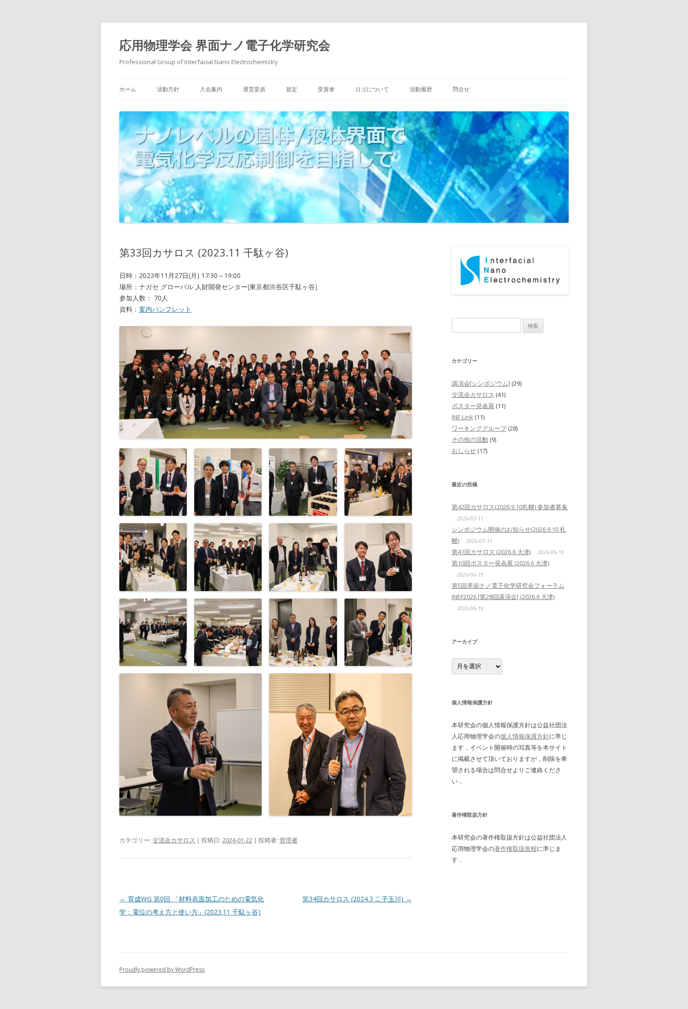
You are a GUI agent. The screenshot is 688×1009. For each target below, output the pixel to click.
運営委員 (254, 89)
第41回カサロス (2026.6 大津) (491, 552)
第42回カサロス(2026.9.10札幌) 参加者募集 (510, 507)
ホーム (127, 89)
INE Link (462, 417)
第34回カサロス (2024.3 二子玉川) (357, 898)
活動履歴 (421, 89)
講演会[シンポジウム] (481, 383)
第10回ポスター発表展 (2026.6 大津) (500, 563)
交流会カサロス (174, 840)
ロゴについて (372, 89)
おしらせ (464, 450)
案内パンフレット (165, 309)
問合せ (461, 89)
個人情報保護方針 (524, 736)
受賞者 (326, 89)
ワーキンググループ (479, 428)
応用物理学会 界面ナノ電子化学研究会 (224, 45)
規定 (291, 89)
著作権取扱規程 (515, 848)
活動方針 (168, 89)
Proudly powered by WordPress (162, 969)
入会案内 (211, 89)
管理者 (288, 840)
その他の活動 (470, 439)
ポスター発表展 (473, 406)
